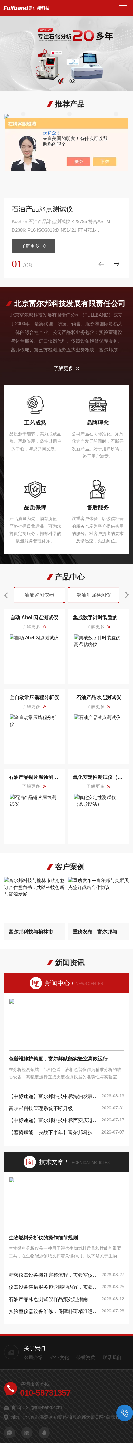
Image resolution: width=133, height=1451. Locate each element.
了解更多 (30, 245)
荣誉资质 (85, 1357)
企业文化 (59, 1357)
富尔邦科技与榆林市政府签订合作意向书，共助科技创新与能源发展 (34, 931)
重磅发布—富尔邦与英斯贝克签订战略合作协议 (98, 931)
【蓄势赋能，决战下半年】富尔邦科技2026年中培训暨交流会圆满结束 (53, 1132)
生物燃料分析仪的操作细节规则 (43, 1237)
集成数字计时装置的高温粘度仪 (98, 617)
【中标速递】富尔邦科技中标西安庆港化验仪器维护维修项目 (53, 1120)
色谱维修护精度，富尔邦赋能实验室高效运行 (58, 1058)
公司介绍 (33, 1357)
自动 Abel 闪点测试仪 (34, 617)
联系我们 (112, 1357)
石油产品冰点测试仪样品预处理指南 (48, 1299)
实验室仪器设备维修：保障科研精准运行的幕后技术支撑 (53, 1311)
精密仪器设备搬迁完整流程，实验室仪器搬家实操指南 (53, 1275)
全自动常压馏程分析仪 (34, 697)
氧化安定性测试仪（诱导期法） (98, 777)
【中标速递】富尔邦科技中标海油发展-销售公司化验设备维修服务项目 (53, 1096)
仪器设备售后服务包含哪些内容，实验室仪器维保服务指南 (53, 1287)
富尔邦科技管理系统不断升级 (41, 1108)
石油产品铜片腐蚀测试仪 (34, 777)
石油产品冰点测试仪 (42, 209)
